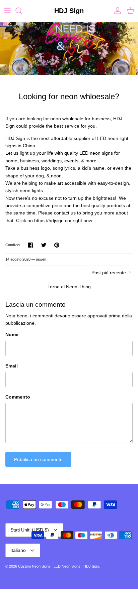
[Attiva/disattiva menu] (7, 10)
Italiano (18, 550)
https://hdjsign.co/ (52, 220)
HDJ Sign (91, 566)
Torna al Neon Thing (69, 286)
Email (11, 365)
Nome (11, 334)
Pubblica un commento (38, 459)
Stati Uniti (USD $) (29, 530)
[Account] (116, 10)
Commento (17, 397)
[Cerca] (22, 10)
